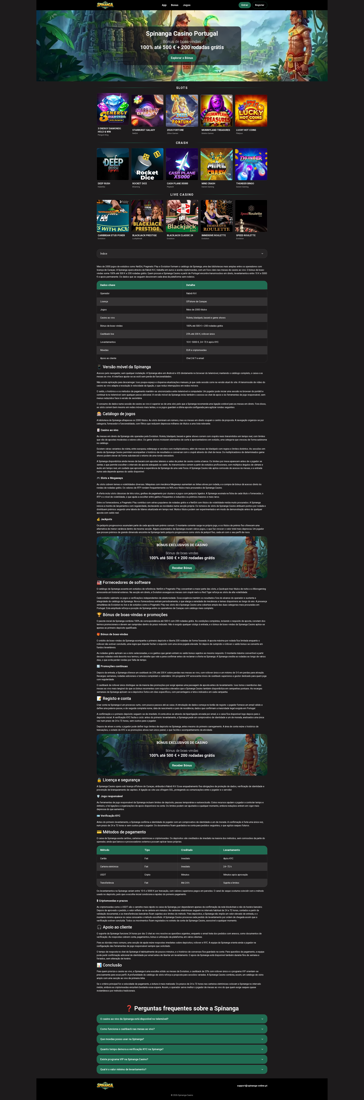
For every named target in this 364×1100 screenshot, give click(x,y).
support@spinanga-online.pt (252, 1085)
